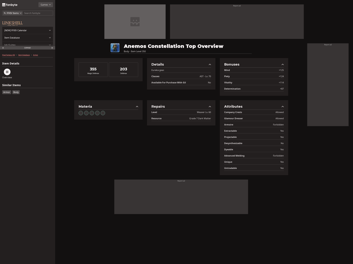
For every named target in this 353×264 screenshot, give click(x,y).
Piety (227, 76)
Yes (282, 130)
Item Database (12, 37)
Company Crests (233, 112)
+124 (281, 76)
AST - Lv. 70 (205, 76)
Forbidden (278, 124)
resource (156, 118)
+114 (281, 82)
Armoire (228, 124)
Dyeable (228, 149)
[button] (27, 30)
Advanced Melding (234, 155)
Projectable (230, 137)
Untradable (230, 168)
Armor (35, 55)
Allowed (280, 112)
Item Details (10, 63)
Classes (155, 76)
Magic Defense (93, 73)
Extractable (230, 130)
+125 (281, 70)
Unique (228, 161)
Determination (232, 88)
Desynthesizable (233, 143)
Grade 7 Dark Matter (200, 118)
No (209, 82)
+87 (282, 88)
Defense (123, 73)
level (154, 112)
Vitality (228, 82)
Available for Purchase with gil (168, 82)
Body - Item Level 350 (135, 51)
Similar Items (11, 85)
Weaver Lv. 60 (204, 112)
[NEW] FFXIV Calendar (15, 30)
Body (16, 92)
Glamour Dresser (233, 118)
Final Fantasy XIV (8, 55)
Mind (227, 70)
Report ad (237, 6)
